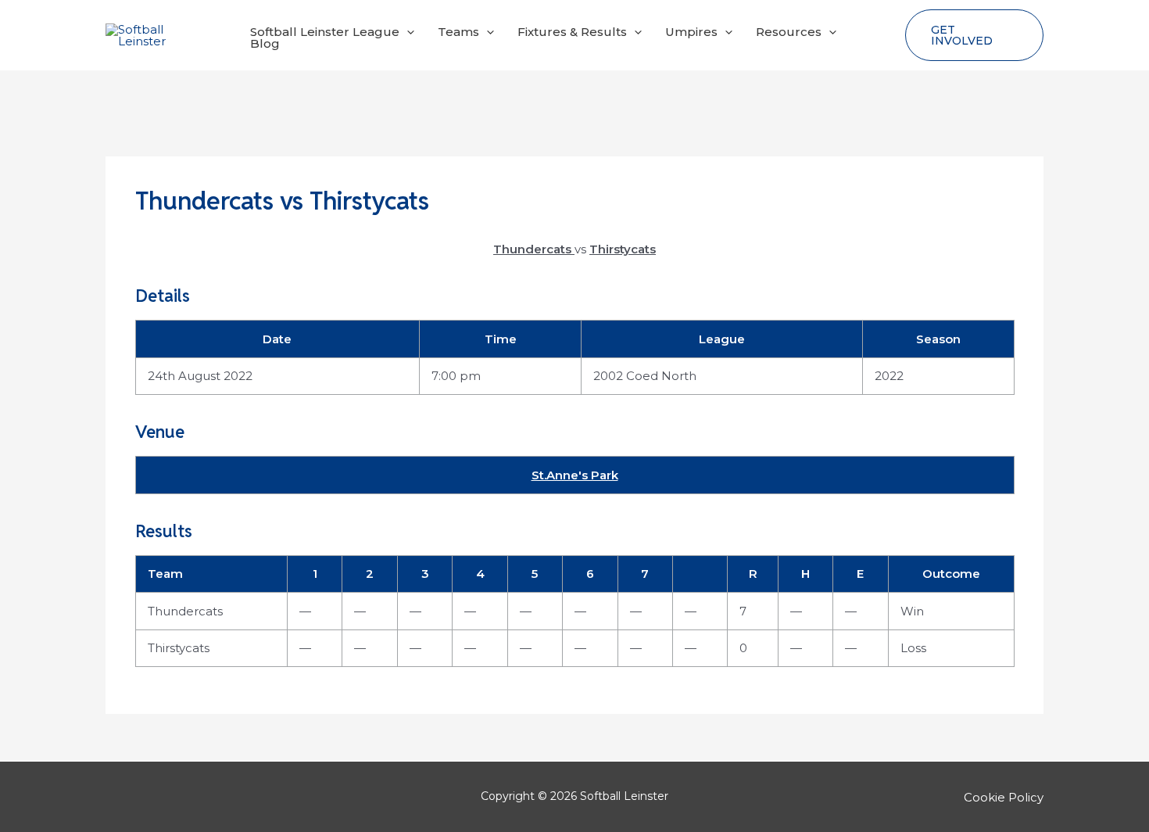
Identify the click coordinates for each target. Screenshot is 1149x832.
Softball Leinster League (324, 32)
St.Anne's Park (575, 475)
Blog (265, 43)
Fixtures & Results (572, 32)
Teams (458, 32)
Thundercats (185, 611)
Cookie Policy (1003, 797)
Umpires (691, 32)
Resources (788, 32)
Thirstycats (178, 647)
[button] (406, 32)
